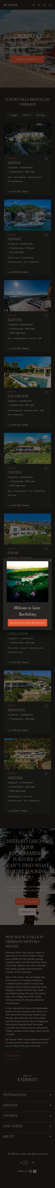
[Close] (50, 560)
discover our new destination (27, 622)
